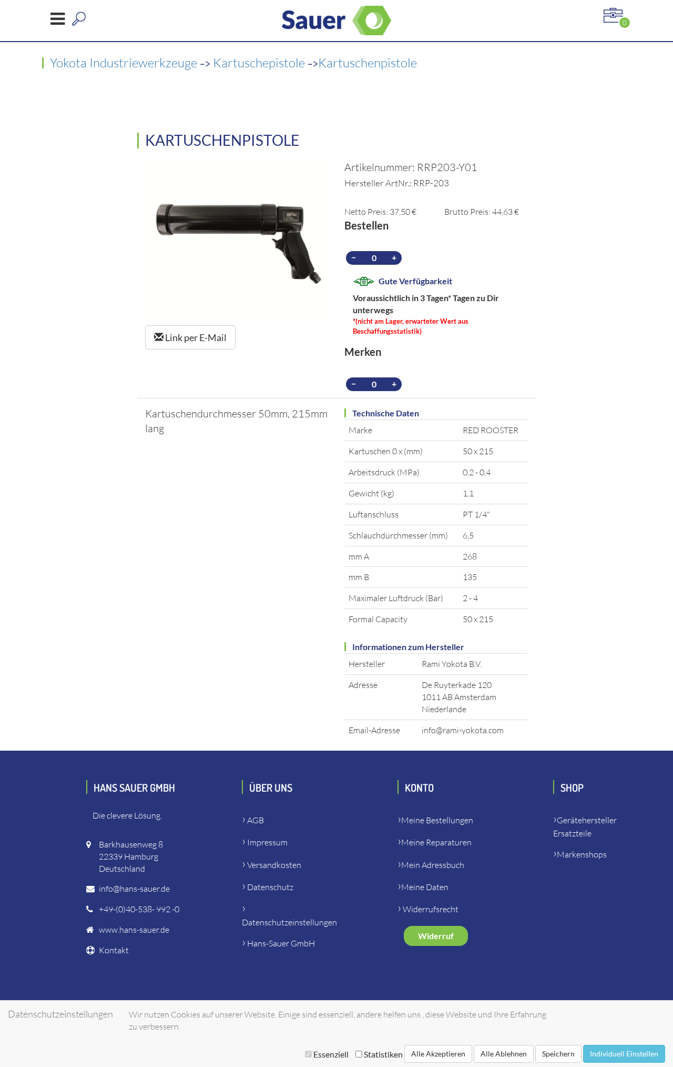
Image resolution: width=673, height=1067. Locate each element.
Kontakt (114, 950)
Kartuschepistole (260, 63)
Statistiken (382, 1054)
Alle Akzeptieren (438, 1053)
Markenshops (582, 854)
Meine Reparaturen (436, 842)
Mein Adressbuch (432, 865)
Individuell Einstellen (624, 1053)
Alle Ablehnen (504, 1053)
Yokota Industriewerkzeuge (125, 63)
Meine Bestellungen (437, 820)
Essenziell (331, 1054)
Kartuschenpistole (367, 63)
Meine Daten (424, 887)
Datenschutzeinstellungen (289, 922)
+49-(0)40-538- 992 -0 (139, 909)
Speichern (558, 1053)
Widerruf (436, 936)
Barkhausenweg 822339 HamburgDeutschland (131, 856)
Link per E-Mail (195, 337)
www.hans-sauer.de (134, 929)
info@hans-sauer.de (134, 888)
